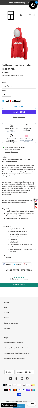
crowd (4, 90)
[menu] (34, 15)
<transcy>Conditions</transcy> (14, 358)
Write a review (19, 284)
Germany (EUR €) (24, 372)
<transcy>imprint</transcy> (13, 342)
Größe (4, 82)
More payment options (19, 117)
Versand (7, 328)
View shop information (11, 152)
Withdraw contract (9, 405)
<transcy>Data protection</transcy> (16, 348)
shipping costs (18, 75)
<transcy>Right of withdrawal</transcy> (17, 353)
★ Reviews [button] (19, 406)
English (9, 372)
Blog (5, 307)
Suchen (6, 312)
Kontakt (6, 318)
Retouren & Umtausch (11, 323)
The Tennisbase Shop (16, 401)
